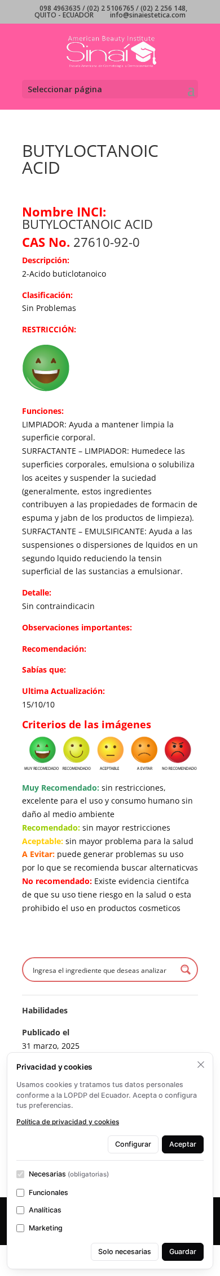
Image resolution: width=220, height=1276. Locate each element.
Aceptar (182, 1144)
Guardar (182, 1251)
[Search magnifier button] (185, 969)
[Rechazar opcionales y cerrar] (200, 1064)
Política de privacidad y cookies (67, 1121)
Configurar (133, 1144)
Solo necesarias (124, 1251)
